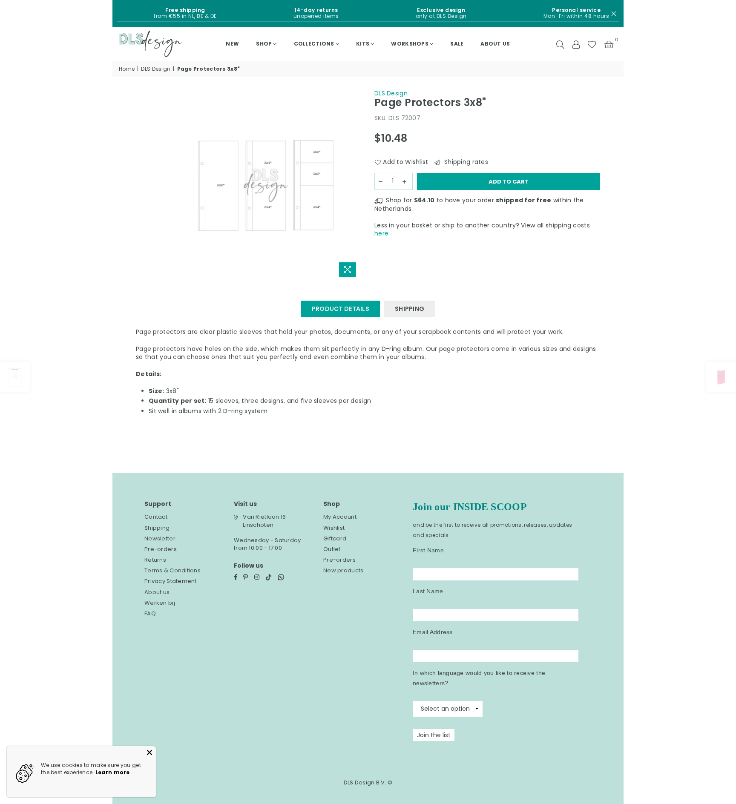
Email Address (433, 632)
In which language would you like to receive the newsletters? (479, 677)
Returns (155, 560)
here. (382, 233)
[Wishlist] (592, 43)
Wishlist (334, 528)
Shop (264, 43)
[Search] (560, 43)
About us (495, 43)
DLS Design (155, 69)
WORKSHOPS (409, 43)
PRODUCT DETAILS (340, 308)
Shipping (157, 528)
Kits (362, 43)
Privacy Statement (170, 581)
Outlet (332, 549)
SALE (456, 43)
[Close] (149, 752)
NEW (232, 43)
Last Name (428, 591)
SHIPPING (409, 308)
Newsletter (159, 538)
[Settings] (576, 43)
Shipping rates (465, 162)
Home (127, 69)
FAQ (150, 613)
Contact (155, 517)
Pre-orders (160, 549)
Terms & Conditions (172, 570)
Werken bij (159, 603)
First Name (428, 550)
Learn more (112, 772)
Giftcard (334, 538)
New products (343, 570)
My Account (339, 517)
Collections (314, 43)
